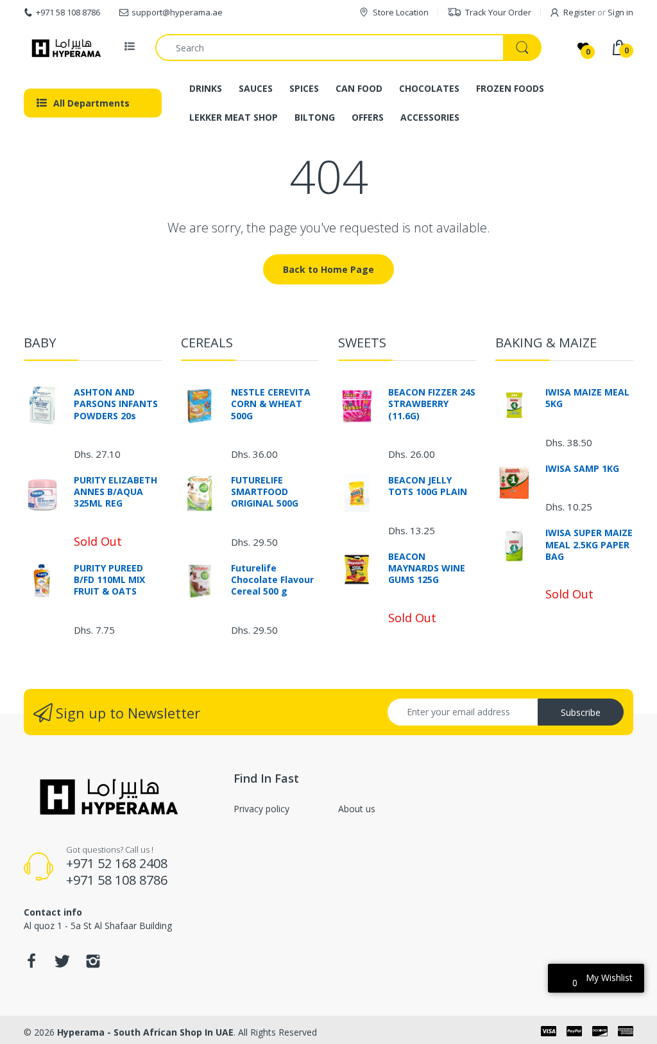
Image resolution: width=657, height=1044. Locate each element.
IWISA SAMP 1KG (582, 468)
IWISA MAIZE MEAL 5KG (587, 398)
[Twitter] (62, 964)
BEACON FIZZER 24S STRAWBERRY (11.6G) (431, 404)
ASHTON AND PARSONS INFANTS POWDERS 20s (116, 404)
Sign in (620, 12)
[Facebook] (31, 964)
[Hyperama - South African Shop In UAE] (64, 47)
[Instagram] (93, 964)
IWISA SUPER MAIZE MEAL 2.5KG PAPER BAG (589, 544)
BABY (40, 342)
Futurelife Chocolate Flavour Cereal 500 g (272, 579)
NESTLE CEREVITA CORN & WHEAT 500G (271, 404)
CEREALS (207, 342)
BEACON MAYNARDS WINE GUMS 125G (426, 568)
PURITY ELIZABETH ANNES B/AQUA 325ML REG (115, 491)
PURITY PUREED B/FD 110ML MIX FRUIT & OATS (109, 579)
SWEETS (362, 342)
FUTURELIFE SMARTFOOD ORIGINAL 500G (264, 491)
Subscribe (581, 712)
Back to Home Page (328, 269)
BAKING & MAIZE (546, 342)
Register (579, 12)
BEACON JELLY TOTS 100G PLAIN (427, 486)
